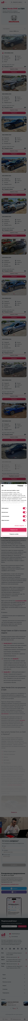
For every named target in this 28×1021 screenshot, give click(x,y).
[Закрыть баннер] (26, 485)
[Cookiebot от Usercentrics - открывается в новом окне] (17, 486)
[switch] (25, 512)
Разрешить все (14, 529)
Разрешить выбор (14, 534)
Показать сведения (19, 525)
